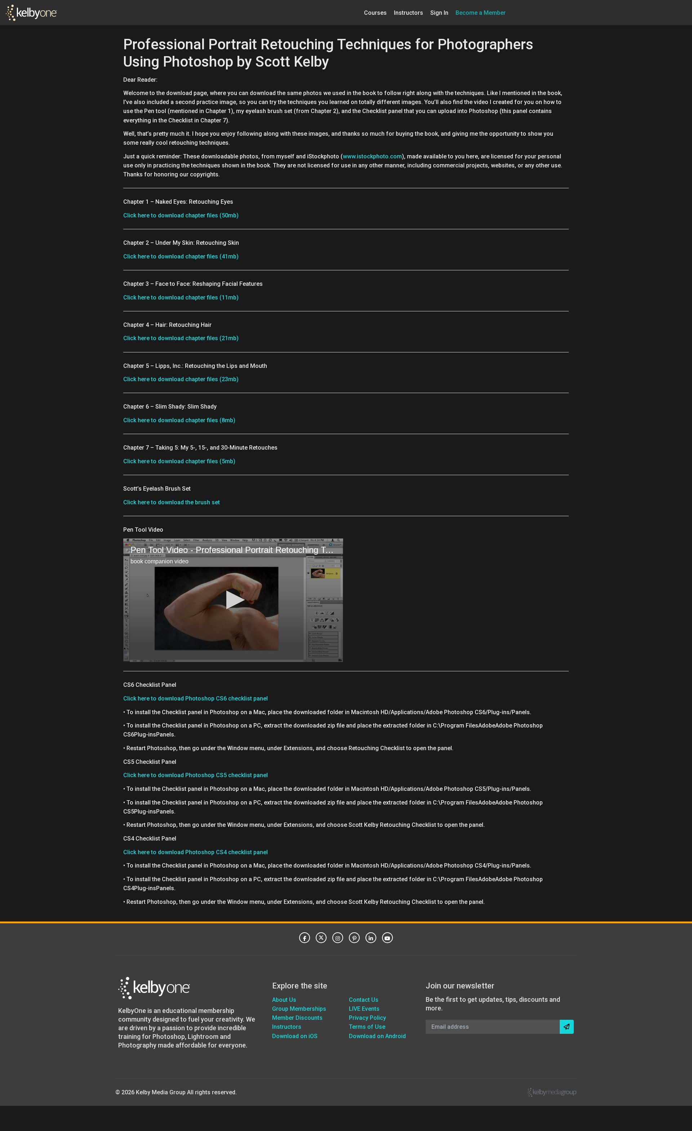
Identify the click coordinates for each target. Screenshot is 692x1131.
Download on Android (377, 1036)
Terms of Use (367, 1026)
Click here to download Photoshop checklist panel (195, 698)
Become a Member (481, 12)
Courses (375, 12)
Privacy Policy (367, 1017)
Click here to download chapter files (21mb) (181, 338)
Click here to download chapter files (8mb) (179, 420)
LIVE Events (364, 1008)
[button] (233, 600)
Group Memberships (299, 1008)
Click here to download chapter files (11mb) (181, 297)
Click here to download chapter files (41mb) (181, 256)
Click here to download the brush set (171, 502)
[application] (233, 600)
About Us (284, 999)
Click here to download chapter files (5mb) (179, 461)
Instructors (408, 12)
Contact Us (363, 999)
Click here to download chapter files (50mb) (181, 215)
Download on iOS (295, 1036)
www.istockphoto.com (372, 156)
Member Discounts (297, 1017)
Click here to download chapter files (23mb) (181, 379)
